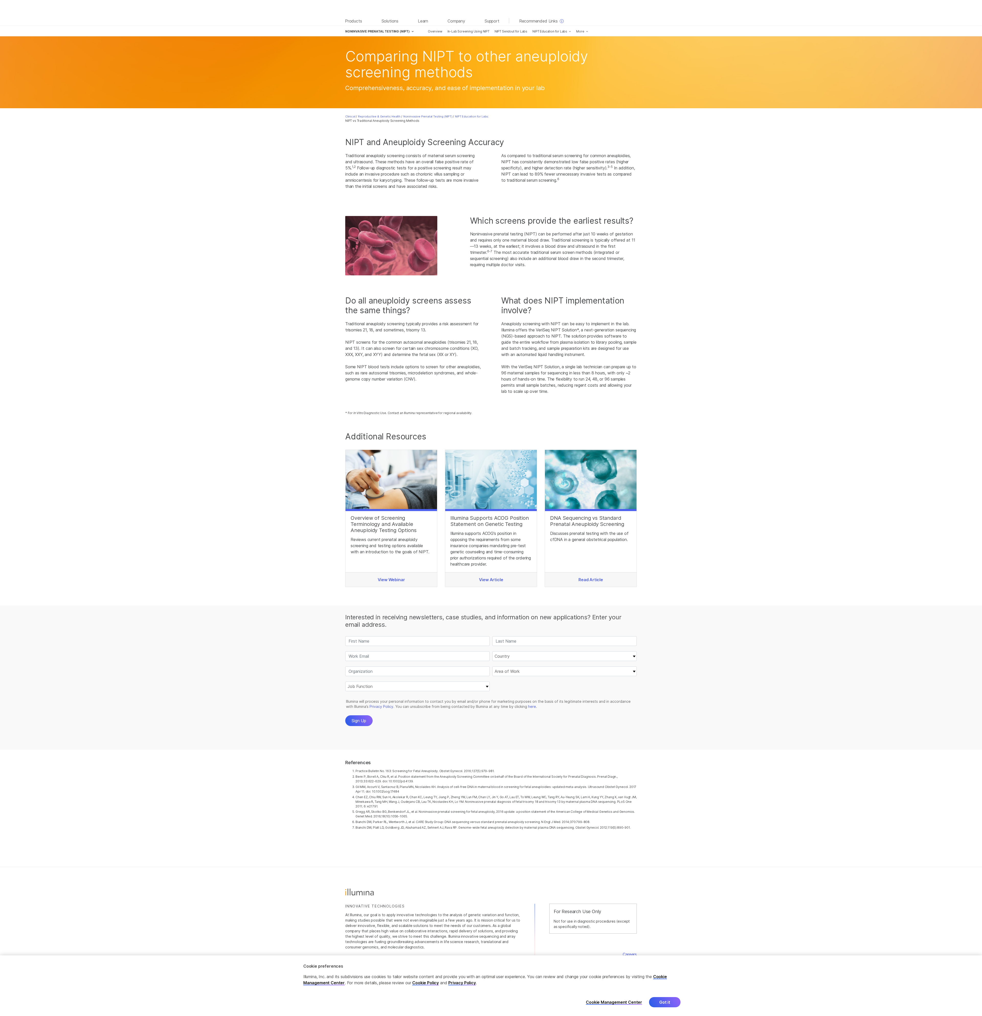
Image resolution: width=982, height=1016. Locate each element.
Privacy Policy (462, 982)
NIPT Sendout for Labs (511, 31)
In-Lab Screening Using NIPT (468, 31)
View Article (491, 579)
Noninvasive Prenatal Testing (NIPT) (427, 116)
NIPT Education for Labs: (472, 116)
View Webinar (391, 579)
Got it (664, 1002)
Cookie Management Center (614, 1002)
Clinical (350, 116)
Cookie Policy (425, 982)
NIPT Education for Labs (549, 31)
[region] (491, 985)
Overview (435, 31)
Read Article (590, 579)
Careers (630, 954)
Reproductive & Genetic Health (379, 116)
